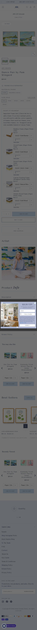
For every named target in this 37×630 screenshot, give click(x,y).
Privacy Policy (22, 322)
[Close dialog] (35, 303)
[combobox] (22, 314)
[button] (4, 625)
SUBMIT (27, 325)
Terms (25, 322)
